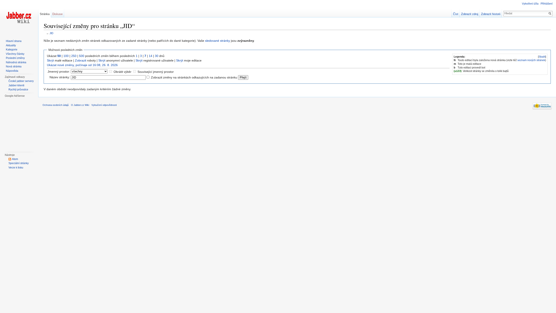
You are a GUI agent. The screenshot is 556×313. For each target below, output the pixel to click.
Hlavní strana (14, 41)
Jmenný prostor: (59, 71)
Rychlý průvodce (18, 89)
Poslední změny (15, 58)
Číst (455, 14)
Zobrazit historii (490, 14)
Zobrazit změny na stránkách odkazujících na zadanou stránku (194, 77)
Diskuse (57, 14)
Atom (15, 159)
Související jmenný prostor (155, 71)
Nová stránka (14, 66)
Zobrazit (80, 60)
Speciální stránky (18, 163)
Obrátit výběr (122, 71)
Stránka (45, 14)
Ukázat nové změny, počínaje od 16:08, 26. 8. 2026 (82, 65)
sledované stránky (217, 40)
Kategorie (11, 49)
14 (150, 56)
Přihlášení (547, 3)
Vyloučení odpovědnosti (104, 105)
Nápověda (12, 70)
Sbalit (542, 56)
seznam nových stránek (531, 60)
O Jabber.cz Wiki (80, 105)
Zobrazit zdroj (469, 14)
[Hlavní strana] (19, 17)
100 (66, 56)
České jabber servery (21, 81)
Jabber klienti (16, 85)
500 (81, 56)
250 (73, 56)
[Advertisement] (21, 124)
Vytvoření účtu (530, 3)
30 (156, 56)
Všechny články (15, 53)
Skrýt (50, 60)
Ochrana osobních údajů (56, 105)
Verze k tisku (15, 167)
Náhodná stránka (16, 62)
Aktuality (11, 45)
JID (51, 33)
